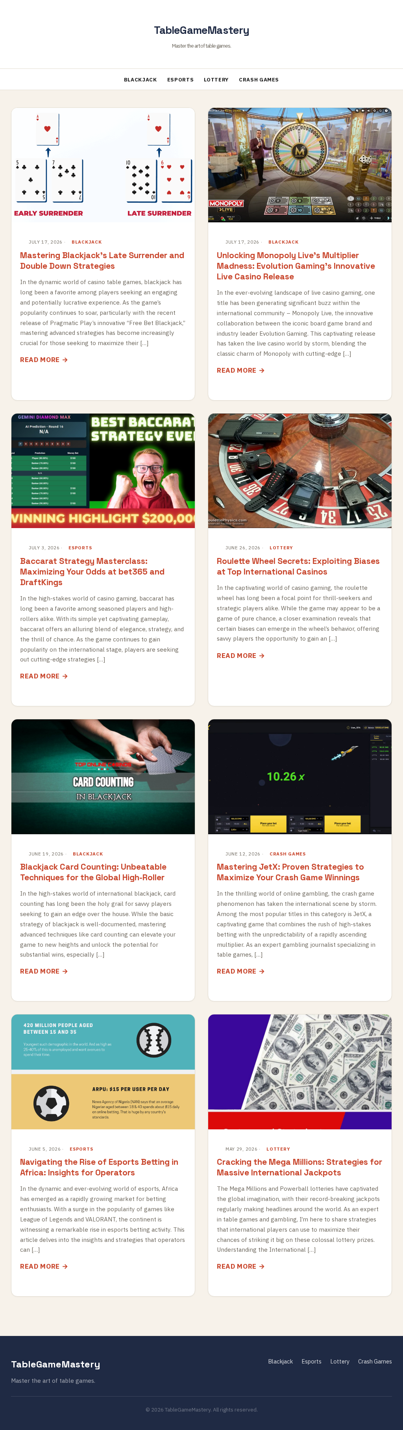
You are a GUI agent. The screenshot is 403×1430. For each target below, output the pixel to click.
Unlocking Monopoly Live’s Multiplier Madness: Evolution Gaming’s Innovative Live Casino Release (296, 266)
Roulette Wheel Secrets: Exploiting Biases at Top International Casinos (298, 566)
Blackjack (140, 79)
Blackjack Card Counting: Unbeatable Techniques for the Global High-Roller (93, 872)
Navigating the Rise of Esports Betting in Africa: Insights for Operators (99, 1167)
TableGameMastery (202, 30)
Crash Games (259, 79)
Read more (40, 359)
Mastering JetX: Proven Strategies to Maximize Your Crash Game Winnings (290, 872)
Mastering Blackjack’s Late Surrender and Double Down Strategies (102, 260)
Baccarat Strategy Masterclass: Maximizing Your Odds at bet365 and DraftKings (92, 572)
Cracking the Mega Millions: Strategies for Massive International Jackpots (299, 1167)
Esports (180, 79)
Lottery (216, 79)
